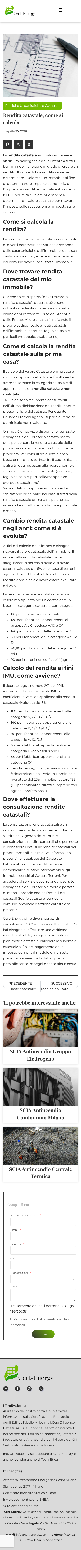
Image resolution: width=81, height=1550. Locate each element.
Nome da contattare (24, 1215)
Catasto (68, 1434)
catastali (65, 924)
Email (14, 1230)
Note (13, 1287)
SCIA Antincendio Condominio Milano (40, 1114)
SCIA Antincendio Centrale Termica (40, 1173)
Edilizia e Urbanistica (44, 1434)
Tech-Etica (49, 1459)
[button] (7, 144)
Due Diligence (63, 1422)
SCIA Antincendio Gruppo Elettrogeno (40, 1055)
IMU (63, 184)
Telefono (16, 1244)
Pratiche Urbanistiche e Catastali (32, 106)
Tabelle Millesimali (37, 1422)
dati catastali (55, 325)
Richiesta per (19, 1273)
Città (14, 1258)
